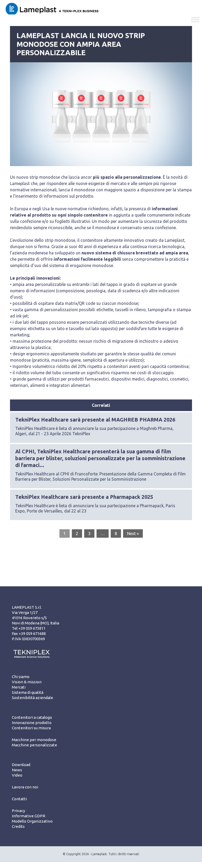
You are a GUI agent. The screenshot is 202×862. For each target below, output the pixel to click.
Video (17, 775)
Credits (18, 826)
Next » (133, 533)
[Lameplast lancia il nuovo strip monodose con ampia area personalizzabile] (101, 114)
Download (21, 764)
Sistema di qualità (27, 692)
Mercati (19, 687)
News (17, 770)
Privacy (18, 810)
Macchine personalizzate (34, 745)
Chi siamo (20, 676)
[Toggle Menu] (195, 19)
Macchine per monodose (34, 739)
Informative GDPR (28, 816)
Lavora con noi (25, 787)
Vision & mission (27, 682)
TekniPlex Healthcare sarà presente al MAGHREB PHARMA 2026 (95, 420)
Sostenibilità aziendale (32, 697)
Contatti (19, 799)
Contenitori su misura (31, 728)
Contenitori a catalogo (32, 717)
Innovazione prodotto (32, 722)
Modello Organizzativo (32, 821)
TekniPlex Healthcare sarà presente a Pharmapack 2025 (84, 497)
